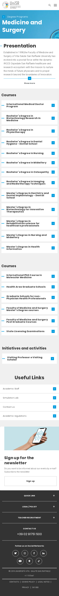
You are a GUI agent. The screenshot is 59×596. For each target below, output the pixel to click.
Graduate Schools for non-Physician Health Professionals (26, 297)
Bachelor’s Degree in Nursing (25, 153)
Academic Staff (11, 388)
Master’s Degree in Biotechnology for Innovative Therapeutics (25, 209)
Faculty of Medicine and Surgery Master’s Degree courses (27, 309)
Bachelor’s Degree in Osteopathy (27, 172)
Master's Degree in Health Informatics (23, 248)
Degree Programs (17, 16)
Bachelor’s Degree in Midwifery (26, 162)
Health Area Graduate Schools (26, 286)
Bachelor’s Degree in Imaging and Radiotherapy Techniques (25, 182)
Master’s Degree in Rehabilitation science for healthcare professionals (23, 223)
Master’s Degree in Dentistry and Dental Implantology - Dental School (27, 195)
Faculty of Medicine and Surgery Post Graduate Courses (27, 321)
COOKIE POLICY (28, 582)
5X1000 (35, 587)
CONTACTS (14, 582)
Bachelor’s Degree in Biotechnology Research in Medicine (23, 118)
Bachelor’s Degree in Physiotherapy (19, 131)
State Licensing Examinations (25, 331)
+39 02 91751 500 (29, 534)
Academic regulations (14, 415)
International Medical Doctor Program (25, 105)
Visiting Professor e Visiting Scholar (25, 358)
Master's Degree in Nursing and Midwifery (26, 236)
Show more (29, 83)
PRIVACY (25, 587)
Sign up (30, 481)
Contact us (9, 407)
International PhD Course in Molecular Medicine (24, 276)
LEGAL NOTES (43, 582)
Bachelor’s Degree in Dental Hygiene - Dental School (24, 142)
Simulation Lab (10, 397)
